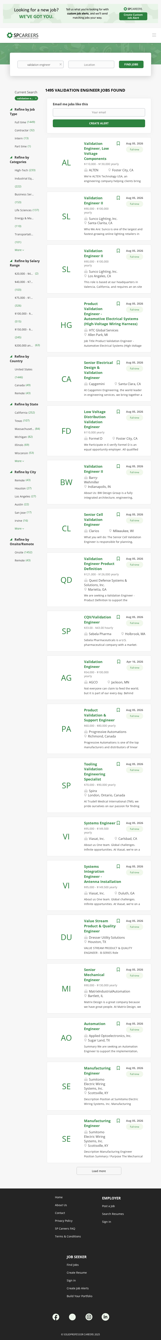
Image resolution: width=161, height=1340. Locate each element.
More (18, 250)
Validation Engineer (93, 664)
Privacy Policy (63, 1221)
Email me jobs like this (70, 104)
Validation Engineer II (93, 253)
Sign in (71, 1280)
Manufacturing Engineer (97, 1123)
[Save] (118, 144)
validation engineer (27, 98)
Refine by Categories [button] (19, 159)
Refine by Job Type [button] (22, 111)
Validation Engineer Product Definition (99, 563)
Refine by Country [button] (19, 358)
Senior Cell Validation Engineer (93, 519)
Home (59, 1197)
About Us (61, 1205)
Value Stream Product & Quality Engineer (100, 926)
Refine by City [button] (25, 472)
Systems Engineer (99, 823)
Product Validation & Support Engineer (99, 715)
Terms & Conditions (68, 1236)
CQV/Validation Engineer (97, 619)
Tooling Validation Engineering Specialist (94, 771)
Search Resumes (113, 1214)
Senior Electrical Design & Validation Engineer (98, 370)
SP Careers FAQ (65, 1228)
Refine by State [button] (26, 404)
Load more (99, 1171)
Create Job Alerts (78, 1288)
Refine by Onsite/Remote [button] (22, 541)
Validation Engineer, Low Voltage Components (96, 151)
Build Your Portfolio (79, 1296)
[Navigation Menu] (154, 35)
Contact (60, 1213)
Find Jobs (131, 64)
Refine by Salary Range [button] (25, 263)
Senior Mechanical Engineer (94, 974)
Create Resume (77, 1272)
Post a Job (108, 1206)
